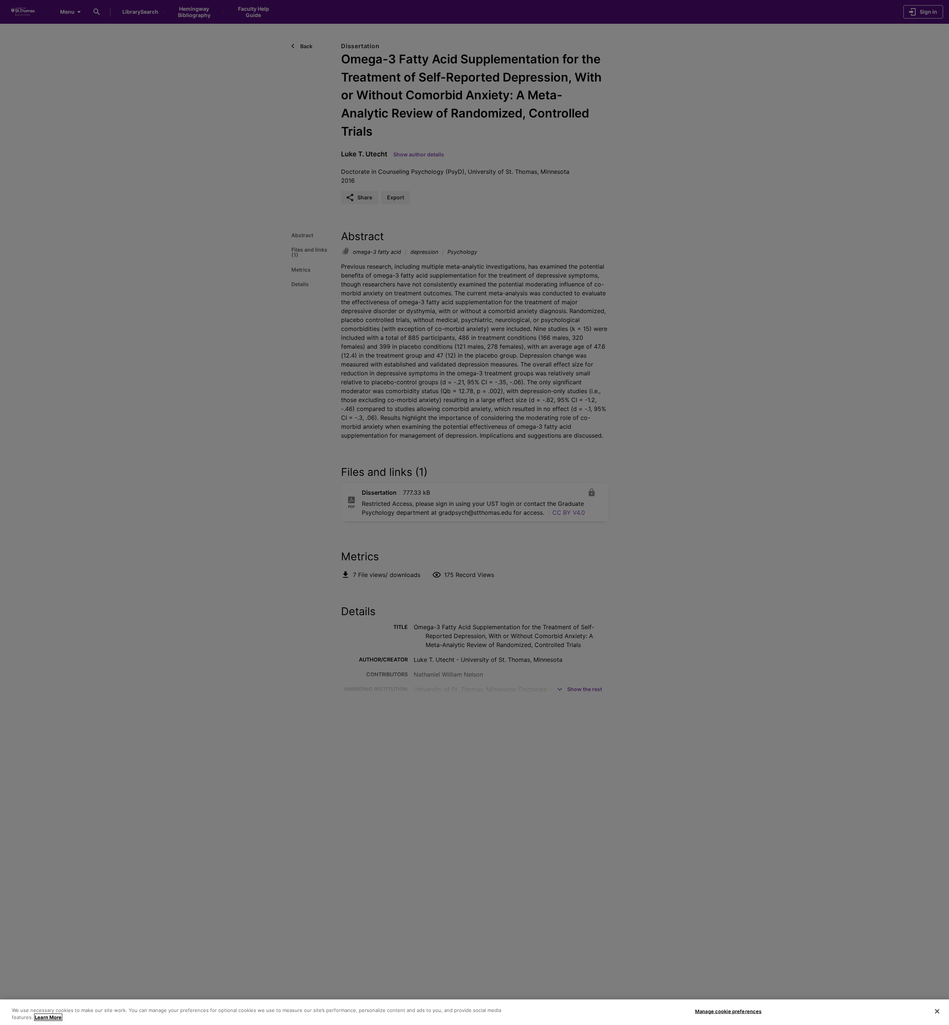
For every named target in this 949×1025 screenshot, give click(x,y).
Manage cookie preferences (728, 1011)
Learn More (48, 1017)
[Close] (937, 1011)
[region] (474, 1012)
